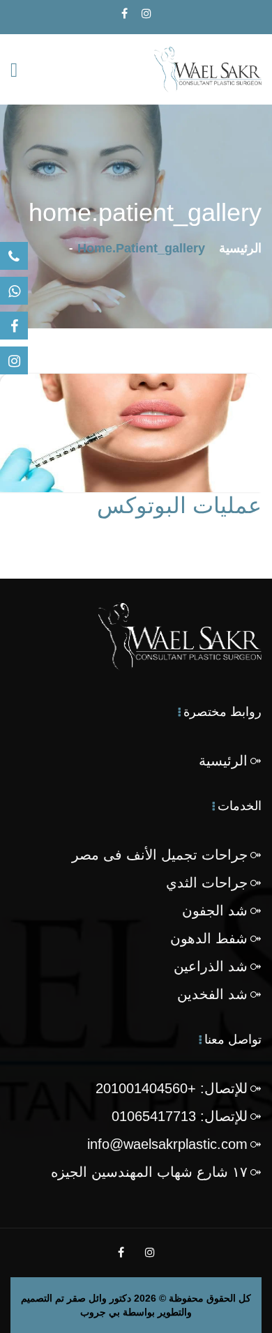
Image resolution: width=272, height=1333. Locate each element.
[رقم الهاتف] (14, 256)
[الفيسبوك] (14, 326)
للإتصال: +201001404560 (172, 1088)
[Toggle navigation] (13, 69)
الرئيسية (240, 248)
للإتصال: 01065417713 (180, 1116)
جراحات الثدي (207, 883)
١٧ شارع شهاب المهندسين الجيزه (149, 1172)
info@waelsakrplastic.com (167, 1144)
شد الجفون (215, 910)
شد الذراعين (211, 966)
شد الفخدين (212, 994)
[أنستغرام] (14, 360)
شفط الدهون (209, 938)
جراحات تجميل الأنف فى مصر (160, 855)
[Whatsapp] (14, 291)
